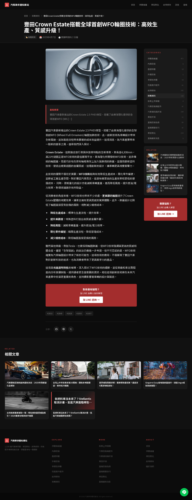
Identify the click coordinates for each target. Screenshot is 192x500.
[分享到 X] (71, 329)
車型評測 (103, 461)
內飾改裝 (56, 451)
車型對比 (155, 4)
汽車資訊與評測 (106, 456)
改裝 (177, 4)
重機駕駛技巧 (105, 471)
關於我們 (150, 466)
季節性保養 (57, 466)
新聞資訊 (36, 15)
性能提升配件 (58, 471)
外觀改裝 (56, 461)
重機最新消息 (105, 481)
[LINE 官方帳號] (184, 492)
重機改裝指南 (105, 466)
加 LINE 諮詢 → (91, 299)
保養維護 (143, 4)
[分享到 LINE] (63, 329)
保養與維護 (57, 446)
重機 (185, 4)
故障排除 (167, 4)
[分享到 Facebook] (56, 329)
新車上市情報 (105, 446)
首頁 (133, 4)
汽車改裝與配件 (106, 451)
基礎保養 (56, 456)
